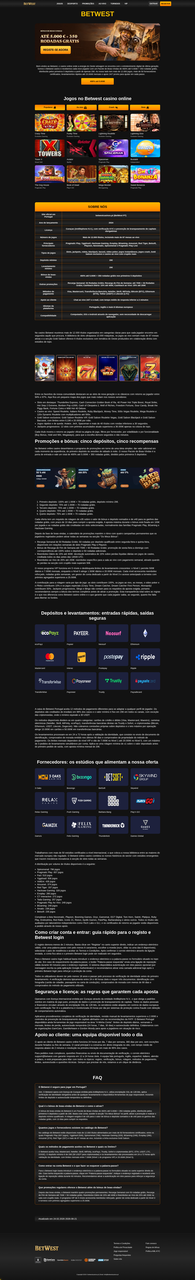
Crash (111, 107)
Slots (143, 107)
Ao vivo (80, 107)
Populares (48, 107)
